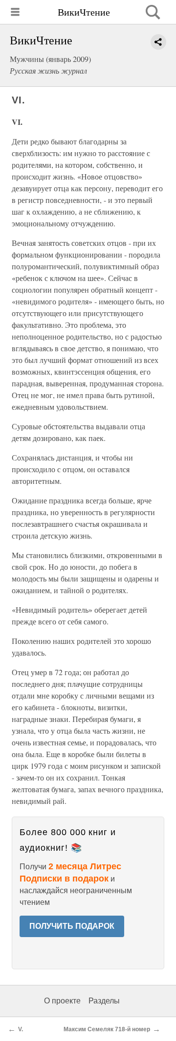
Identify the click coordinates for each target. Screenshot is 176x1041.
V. (20, 1029)
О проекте (62, 1001)
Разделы (104, 1001)
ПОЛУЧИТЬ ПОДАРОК (71, 926)
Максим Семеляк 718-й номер (107, 1029)
